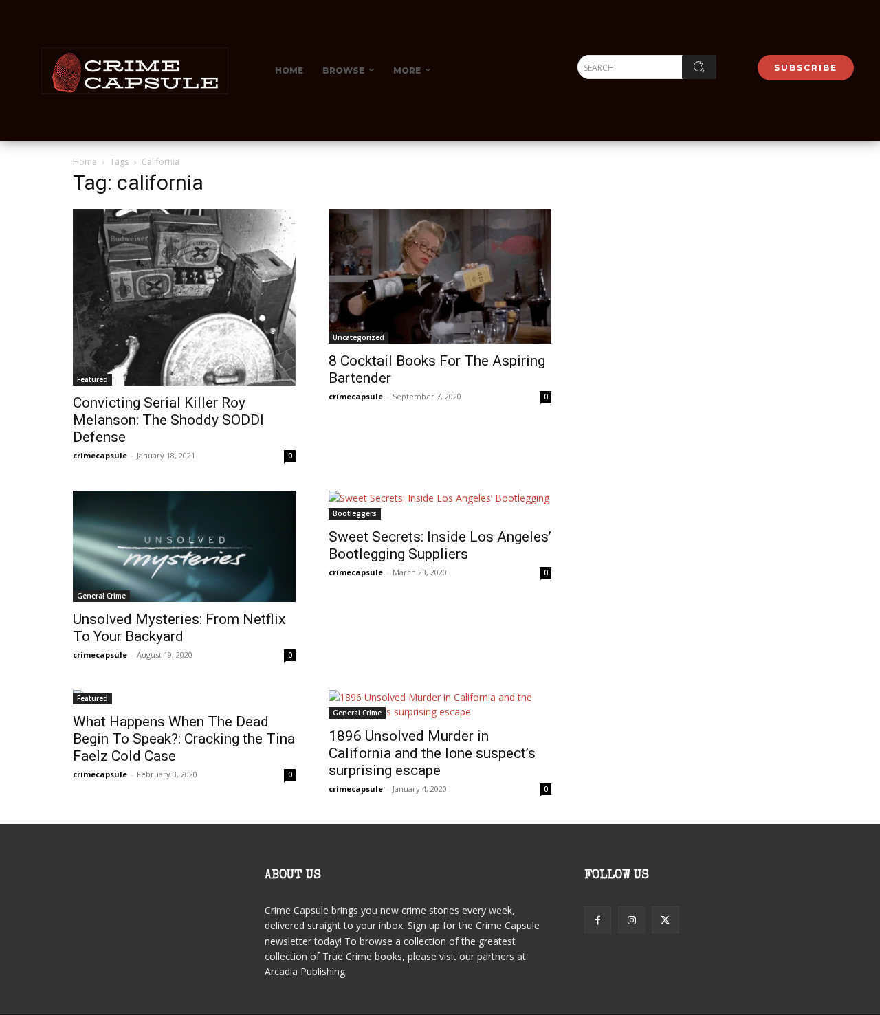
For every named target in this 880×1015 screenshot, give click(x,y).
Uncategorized (358, 337)
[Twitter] (665, 919)
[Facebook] (597, 919)
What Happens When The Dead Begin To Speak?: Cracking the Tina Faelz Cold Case (184, 738)
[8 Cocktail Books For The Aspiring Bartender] (440, 276)
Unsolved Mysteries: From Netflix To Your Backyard (179, 628)
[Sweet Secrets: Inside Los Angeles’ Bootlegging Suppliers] (440, 505)
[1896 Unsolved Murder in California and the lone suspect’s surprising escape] (440, 704)
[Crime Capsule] (134, 70)
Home (85, 162)
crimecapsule (100, 455)
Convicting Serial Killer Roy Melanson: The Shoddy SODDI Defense (168, 419)
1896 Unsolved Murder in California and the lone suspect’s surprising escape (432, 753)
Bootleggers (355, 513)
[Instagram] (631, 919)
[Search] (699, 67)
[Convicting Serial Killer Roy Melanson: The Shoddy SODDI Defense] (184, 297)
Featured (92, 379)
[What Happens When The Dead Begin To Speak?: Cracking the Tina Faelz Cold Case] (184, 697)
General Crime (101, 596)
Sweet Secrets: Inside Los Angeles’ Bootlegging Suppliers (440, 545)
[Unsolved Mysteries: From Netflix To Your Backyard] (184, 546)
